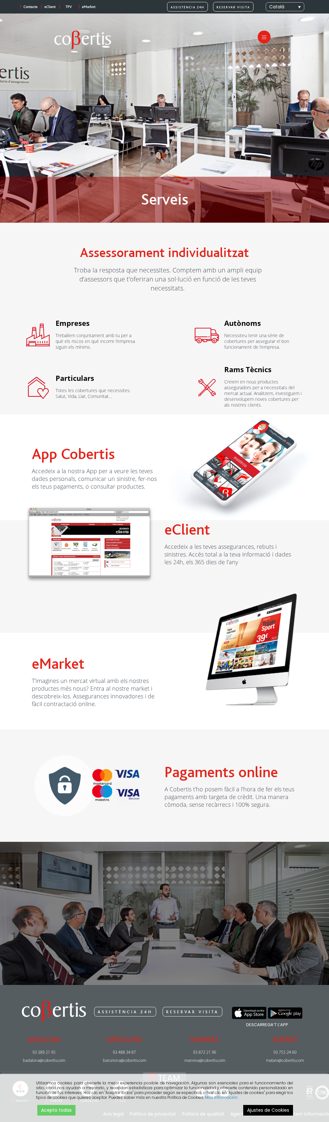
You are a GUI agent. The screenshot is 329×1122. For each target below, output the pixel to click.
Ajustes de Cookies (268, 1110)
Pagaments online (221, 772)
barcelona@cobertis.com (124, 1060)
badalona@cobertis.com (44, 1060)
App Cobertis (73, 454)
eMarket (88, 7)
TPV (69, 7)
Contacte (30, 7)
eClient (50, 7)
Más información (221, 1097)
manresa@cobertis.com (204, 1060)
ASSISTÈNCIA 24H (187, 7)
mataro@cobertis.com (285, 1060)
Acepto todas (56, 1110)
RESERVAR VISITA (233, 7)
